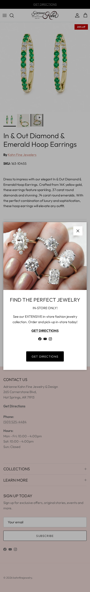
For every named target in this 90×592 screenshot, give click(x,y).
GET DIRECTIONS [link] (45, 356)
